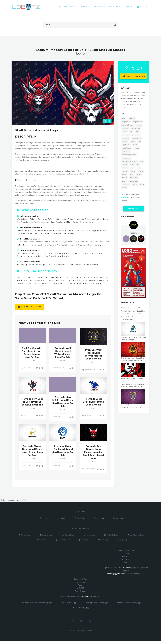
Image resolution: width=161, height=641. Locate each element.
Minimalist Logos (112, 535)
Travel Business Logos (136, 535)
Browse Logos (66, 7)
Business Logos (139, 92)
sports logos (134, 178)
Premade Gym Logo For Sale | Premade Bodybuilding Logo (32, 402)
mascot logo (126, 151)
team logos (126, 184)
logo (139, 141)
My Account (115, 7)
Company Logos (47, 535)
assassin (131, 118)
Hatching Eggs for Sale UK (116, 574)
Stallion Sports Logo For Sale (131, 307)
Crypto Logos (104, 540)
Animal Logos (25, 535)
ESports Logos (139, 95)
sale (139, 168)
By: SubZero (25, 368)
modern (124, 164)
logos (135, 145)
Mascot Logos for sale (129, 161)
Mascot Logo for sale (129, 155)
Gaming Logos (131, 101)
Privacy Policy (99, 518)
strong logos (133, 181)
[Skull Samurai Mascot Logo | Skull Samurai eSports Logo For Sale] (133, 349)
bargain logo (126, 122)
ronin (132, 168)
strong (124, 181)
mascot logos (126, 158)
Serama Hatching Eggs (81, 608)
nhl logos (125, 168)
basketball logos (127, 125)
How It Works (61, 518)
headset (125, 141)
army (123, 118)
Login (129, 7)
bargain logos (137, 122)
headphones (136, 138)
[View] (37, 368)
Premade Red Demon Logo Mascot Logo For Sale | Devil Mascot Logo (93, 452)
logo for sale (126, 145)
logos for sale (126, 148)
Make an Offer (134, 208)
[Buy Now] (39, 368)
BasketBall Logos (127, 92)
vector (142, 184)
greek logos (136, 135)
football (124, 131)
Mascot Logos (90, 535)
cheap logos (136, 128)
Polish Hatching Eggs (68, 603)
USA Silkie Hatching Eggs (127, 568)
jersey (133, 141)
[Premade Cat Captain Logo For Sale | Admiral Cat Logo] (133, 329)
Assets (84, 7)
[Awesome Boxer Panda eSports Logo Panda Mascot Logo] (133, 370)
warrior (124, 188)
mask (141, 161)
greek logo (125, 135)
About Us (98, 7)
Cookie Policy (118, 518)
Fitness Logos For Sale (129, 98)
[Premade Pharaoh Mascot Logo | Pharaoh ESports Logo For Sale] (133, 396)
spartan (124, 178)
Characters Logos (127, 95)
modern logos (134, 164)
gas (131, 131)
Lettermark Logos (63, 540)
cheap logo (125, 128)
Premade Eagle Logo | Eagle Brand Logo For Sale (93, 402)
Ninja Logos (123, 540)
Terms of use (80, 518)
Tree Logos (84, 540)
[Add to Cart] (42, 368)
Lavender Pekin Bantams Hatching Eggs (37, 603)
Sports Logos (131, 104)
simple (124, 174)
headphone (125, 138)
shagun (133, 171)
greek (137, 131)
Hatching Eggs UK (87, 596)
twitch (135, 184)
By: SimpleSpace (58, 368)
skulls (131, 174)
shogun (141, 171)
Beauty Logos (41, 540)
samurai (125, 171)
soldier (138, 174)
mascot (136, 148)
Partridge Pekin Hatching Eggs (97, 603)
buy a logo (139, 125)
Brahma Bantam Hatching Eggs (129, 603)
